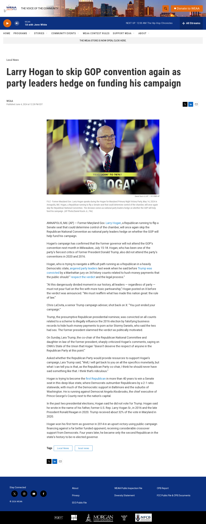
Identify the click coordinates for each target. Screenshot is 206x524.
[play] (7, 23)
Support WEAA (122, 33)
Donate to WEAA (188, 8)
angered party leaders (84, 268)
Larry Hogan (113, 223)
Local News (12, 59)
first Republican (96, 378)
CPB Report (163, 488)
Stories (39, 33)
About (142, 33)
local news (83, 448)
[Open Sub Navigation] (29, 33)
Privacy (76, 495)
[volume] (17, 23)
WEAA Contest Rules (96, 33)
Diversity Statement (124, 495)
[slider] (22, 23)
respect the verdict (83, 277)
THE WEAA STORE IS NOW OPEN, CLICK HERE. (103, 40)
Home (6, 33)
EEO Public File (79, 503)
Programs (20, 33)
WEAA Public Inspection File (128, 488)
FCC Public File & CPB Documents (173, 495)
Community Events (63, 33)
